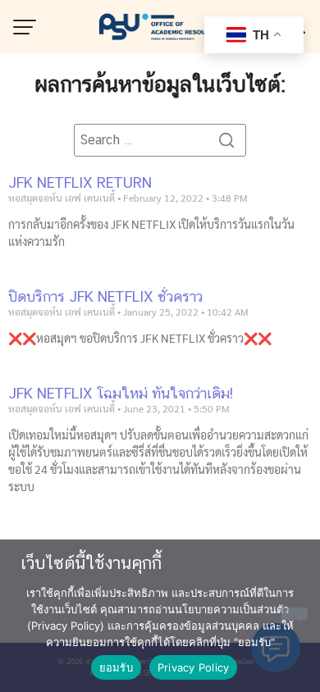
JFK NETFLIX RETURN (80, 182)
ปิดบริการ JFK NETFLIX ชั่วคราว (105, 296)
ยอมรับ (116, 667)
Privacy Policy (194, 667)
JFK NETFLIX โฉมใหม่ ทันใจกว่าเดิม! (120, 393)
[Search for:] (160, 140)
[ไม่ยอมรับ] (294, 614)
